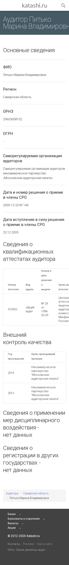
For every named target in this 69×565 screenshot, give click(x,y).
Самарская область (36, 493)
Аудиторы (12, 493)
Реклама (28, 543)
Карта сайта (45, 543)
